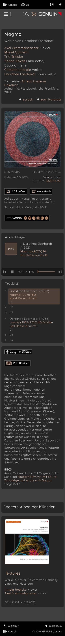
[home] (5, 14)
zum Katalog (51, 99)
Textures (12, 573)
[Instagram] (51, 4)
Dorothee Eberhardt (30, 74)
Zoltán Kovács (24, 63)
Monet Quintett (16, 52)
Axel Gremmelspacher (27, 48)
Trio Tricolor (13, 56)
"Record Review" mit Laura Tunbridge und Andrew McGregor (30, 478)
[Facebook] (60, 4)
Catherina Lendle (23, 70)
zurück (28, 99)
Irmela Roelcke (21, 589)
